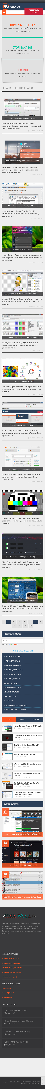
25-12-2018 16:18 (35, 482)
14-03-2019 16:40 (35, 131)
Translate (15, 644)
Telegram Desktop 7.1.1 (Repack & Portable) (18, 1021)
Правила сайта (9, 701)
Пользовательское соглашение (15, 710)
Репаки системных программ (10, 958)
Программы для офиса (12, 679)
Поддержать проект (34, 11)
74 (14, 626)
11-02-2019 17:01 (35, 218)
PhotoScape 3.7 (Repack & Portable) (22, 381)
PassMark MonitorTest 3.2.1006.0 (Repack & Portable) (22, 513)
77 (31, 626)
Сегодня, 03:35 (10, 1024)
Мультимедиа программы (13, 674)
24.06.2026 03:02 (21, 796)
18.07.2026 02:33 (21, 756)
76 (25, 626)
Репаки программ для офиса (10, 977)
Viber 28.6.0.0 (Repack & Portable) (15, 1010)
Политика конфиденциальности (15, 705)
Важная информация (11, 692)
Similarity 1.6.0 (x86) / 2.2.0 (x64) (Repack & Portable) (22, 337)
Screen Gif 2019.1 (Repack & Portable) (22, 425)
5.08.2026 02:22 (20, 739)
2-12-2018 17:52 (35, 569)
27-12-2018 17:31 (35, 438)
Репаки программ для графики (11, 963)
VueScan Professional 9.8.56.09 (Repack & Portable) (27, 774)
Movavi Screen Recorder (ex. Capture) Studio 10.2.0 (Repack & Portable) (22, 161)
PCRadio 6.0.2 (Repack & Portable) (22, 250)
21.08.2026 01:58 (21, 728)
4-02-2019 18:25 (35, 306)
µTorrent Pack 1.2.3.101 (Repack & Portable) (27, 764)
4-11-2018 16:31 (35, 613)
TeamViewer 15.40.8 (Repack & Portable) (26, 745)
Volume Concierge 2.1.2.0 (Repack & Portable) (22, 557)
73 (41, 622)
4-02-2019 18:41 (34, 262)
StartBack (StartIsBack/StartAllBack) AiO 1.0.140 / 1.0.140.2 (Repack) (26, 784)
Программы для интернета (13, 670)
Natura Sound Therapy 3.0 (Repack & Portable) (22, 600)
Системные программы (12, 661)
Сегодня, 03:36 (10, 1013)
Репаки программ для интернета (12, 968)
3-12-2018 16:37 (35, 526)
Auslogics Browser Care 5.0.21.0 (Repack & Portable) (23, 469)
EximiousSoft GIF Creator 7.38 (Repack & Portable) (22, 293)
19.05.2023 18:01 (21, 747)
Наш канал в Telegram (23, 651)
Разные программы (10, 683)
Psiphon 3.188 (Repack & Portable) (24, 755)
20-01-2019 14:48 (35, 350)
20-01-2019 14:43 (35, 394)
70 (25, 622)
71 (30, 622)
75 (20, 626)
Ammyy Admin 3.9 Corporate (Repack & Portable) (22, 118)
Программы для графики (12, 665)
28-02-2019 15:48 (35, 175)
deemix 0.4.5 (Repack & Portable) (22, 865)
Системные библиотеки (12, 687)
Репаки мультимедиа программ (11, 972)
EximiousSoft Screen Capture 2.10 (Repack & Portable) (22, 206)
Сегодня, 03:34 (10, 1045)
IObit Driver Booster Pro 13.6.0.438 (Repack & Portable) (28, 736)
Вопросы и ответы (10, 696)
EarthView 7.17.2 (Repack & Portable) (16, 1042)
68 (13, 622)
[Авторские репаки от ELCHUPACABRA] (11, 6)
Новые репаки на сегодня (13, 657)
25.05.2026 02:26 (21, 766)
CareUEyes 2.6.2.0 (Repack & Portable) (17, 1031)
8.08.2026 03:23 (20, 777)
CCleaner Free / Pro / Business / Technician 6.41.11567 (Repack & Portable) (27, 793)
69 (19, 622)
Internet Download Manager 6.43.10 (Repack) (28, 726)
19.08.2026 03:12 (21, 787)
